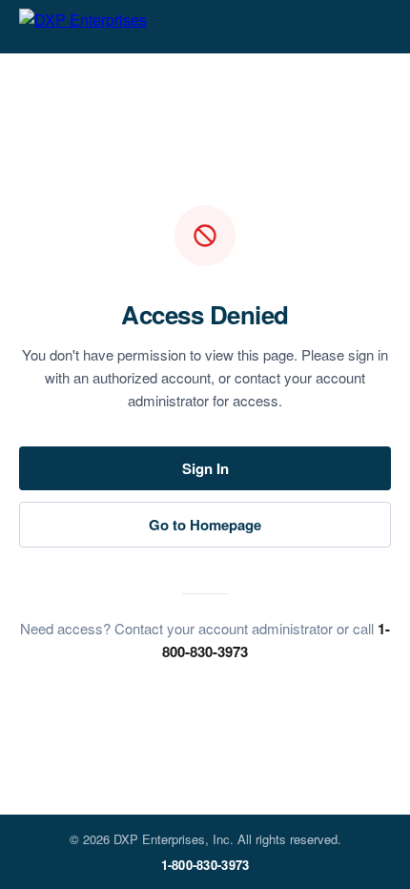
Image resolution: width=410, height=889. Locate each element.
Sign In (205, 468)
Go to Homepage (205, 524)
